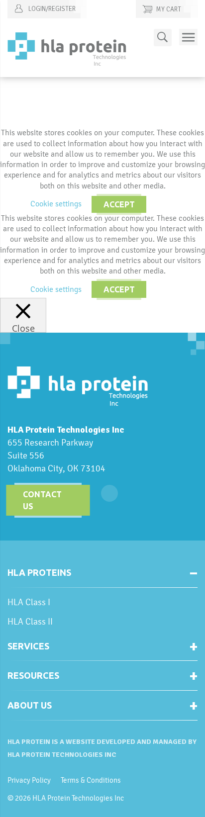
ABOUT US (29, 705)
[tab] (102, 576)
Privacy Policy (29, 780)
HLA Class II (30, 621)
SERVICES (28, 646)
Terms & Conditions (91, 780)
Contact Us (42, 500)
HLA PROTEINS (39, 572)
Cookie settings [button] (56, 203)
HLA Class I (28, 602)
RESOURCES (33, 675)
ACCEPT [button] (119, 204)
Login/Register (51, 9)
